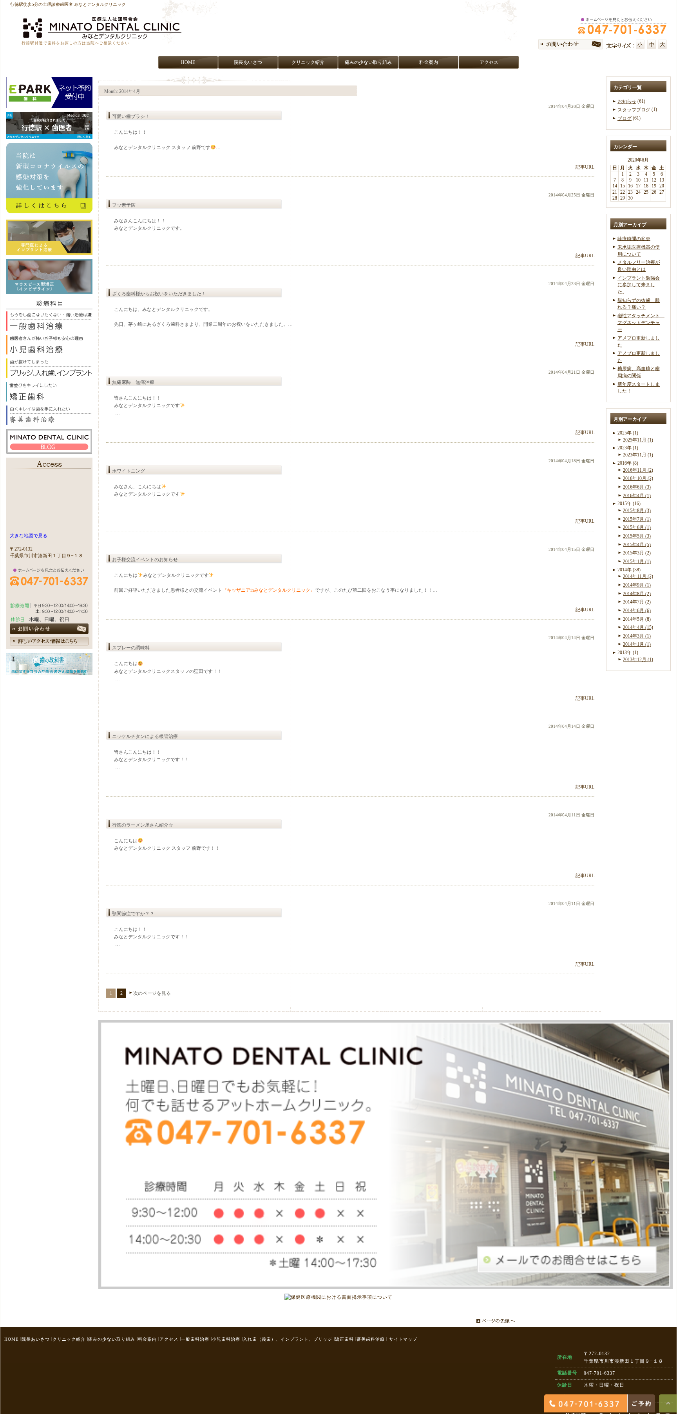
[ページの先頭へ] (497, 1319)
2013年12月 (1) (638, 659)
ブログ (624, 118)
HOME (11, 1339)
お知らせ (626, 101)
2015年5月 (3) (637, 536)
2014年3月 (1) (637, 636)
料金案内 (147, 1339)
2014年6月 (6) (637, 610)
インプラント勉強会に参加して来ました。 (638, 284)
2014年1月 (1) (637, 644)
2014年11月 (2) (638, 576)
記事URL (585, 167)
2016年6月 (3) (637, 487)
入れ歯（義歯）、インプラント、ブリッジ (287, 1339)
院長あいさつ (36, 1339)
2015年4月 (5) (637, 544)
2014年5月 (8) (637, 619)
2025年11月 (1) (638, 440)
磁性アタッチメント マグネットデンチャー (640, 322)
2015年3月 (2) (637, 553)
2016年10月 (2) (638, 478)
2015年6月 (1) (637, 527)
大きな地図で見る (28, 535)
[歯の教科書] (49, 670)
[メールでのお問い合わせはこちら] (385, 1285)
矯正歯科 (344, 1339)
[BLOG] (49, 449)
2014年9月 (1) (637, 585)
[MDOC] (49, 135)
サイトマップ (403, 1339)
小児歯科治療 (226, 1339)
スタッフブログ (633, 110)
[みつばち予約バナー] (49, 104)
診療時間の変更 (633, 238)
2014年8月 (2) (637, 593)
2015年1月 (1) (637, 561)
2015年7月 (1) (637, 519)
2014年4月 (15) (638, 627)
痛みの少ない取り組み (111, 1339)
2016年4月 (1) (637, 495)
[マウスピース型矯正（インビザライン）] (49, 290)
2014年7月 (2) (637, 602)
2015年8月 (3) (637, 510)
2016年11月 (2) (638, 470)
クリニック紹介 (68, 1339)
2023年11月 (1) (638, 455)
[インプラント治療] (49, 251)
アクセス (168, 1339)
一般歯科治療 (195, 1339)
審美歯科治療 (371, 1339)
